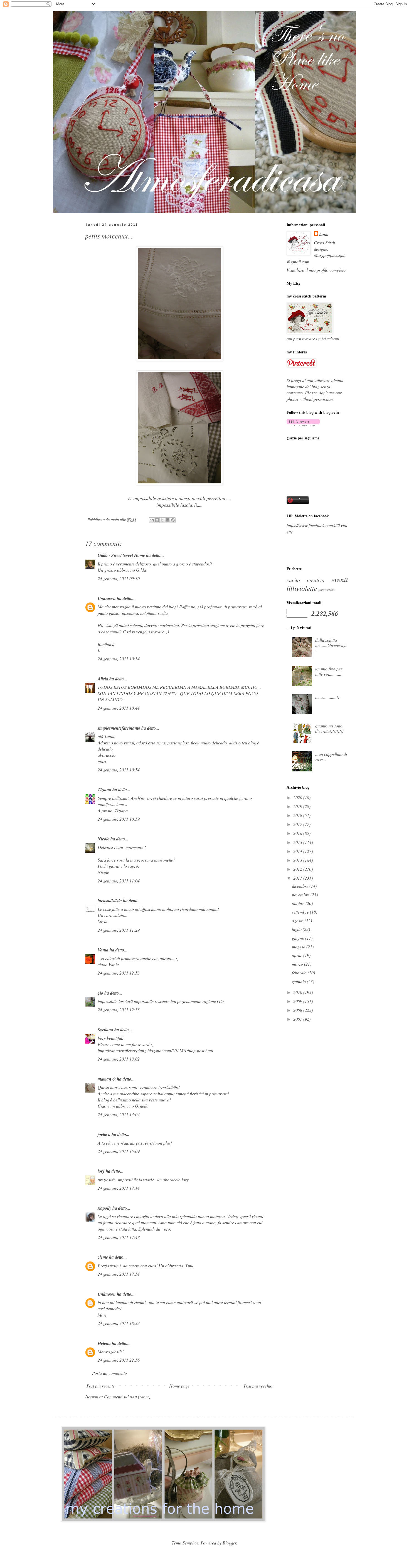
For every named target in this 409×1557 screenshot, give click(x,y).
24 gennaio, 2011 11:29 (119, 930)
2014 (298, 851)
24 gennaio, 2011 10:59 (119, 819)
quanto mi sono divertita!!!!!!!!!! (329, 728)
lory (101, 1171)
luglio (297, 929)
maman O (107, 1079)
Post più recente (101, 1386)
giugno (298, 938)
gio (100, 993)
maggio (299, 947)
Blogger (229, 1543)
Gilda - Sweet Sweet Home (121, 555)
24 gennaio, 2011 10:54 (119, 770)
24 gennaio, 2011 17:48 (119, 1237)
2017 (298, 824)
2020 (298, 797)
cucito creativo (305, 580)
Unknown (107, 598)
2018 (298, 815)
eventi (339, 579)
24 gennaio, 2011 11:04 (119, 881)
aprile (297, 955)
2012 (298, 869)
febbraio (300, 972)
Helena (104, 1343)
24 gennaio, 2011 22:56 (119, 1360)
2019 (298, 806)
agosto (298, 920)
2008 (298, 1010)
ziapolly (104, 1208)
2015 (298, 842)
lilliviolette (302, 588)
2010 (298, 992)
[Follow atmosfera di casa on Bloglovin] (303, 424)
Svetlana (105, 1030)
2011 (298, 878)
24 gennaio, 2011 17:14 (119, 1188)
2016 (298, 833)
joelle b (104, 1134)
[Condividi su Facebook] (167, 520)
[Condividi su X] (162, 520)
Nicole (103, 839)
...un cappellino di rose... (331, 756)
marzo (298, 964)
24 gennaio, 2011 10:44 (119, 708)
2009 (298, 1001)
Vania (103, 950)
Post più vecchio (258, 1386)
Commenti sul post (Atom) (127, 1396)
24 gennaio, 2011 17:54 (119, 1274)
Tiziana (104, 789)
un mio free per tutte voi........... (328, 671)
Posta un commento (109, 1373)
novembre (301, 894)
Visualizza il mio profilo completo (316, 270)
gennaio (299, 981)
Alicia (103, 679)
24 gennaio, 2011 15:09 (119, 1151)
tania (324, 234)
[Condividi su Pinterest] (173, 520)
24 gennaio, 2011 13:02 (119, 1059)
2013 (298, 860)
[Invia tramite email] (151, 520)
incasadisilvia (110, 900)
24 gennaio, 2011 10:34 (119, 658)
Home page (179, 1386)
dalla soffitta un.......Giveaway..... (331, 645)
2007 (298, 1019)
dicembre (300, 886)
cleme (103, 1257)
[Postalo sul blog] (157, 520)
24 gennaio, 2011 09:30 (119, 578)
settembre (301, 912)
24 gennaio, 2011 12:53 (119, 973)
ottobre (298, 903)
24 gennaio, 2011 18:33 (119, 1323)
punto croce (327, 589)
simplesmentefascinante (119, 728)
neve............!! (327, 697)
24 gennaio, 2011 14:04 (119, 1114)
